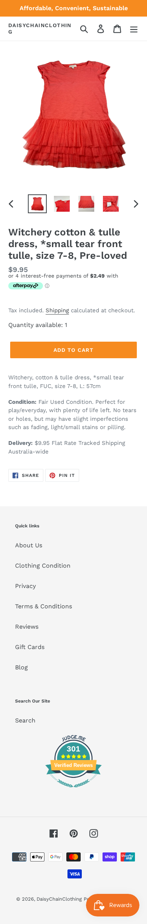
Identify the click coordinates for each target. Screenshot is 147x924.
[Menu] (134, 28)
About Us (28, 545)
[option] (37, 203)
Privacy (25, 586)
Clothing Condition (42, 565)
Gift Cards (29, 647)
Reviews (26, 626)
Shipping (57, 310)
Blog (21, 667)
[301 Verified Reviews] (73, 791)
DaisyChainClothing (40, 28)
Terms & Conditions (43, 606)
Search (25, 720)
